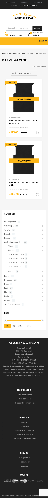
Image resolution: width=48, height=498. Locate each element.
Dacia (6, 296)
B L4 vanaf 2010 (17, 254)
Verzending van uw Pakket (25, 438)
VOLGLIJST (24, 2)
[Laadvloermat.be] (24, 20)
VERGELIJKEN (37, 2)
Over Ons (25, 426)
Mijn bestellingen (25, 395)
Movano (30, 54)
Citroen (7, 300)
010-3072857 (15, 36)
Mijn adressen (25, 399)
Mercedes (8, 280)
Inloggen (22, 5)
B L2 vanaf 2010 (17, 262)
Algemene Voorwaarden (25, 430)
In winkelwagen (37, 132)
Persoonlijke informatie (25, 403)
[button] (41, 41)
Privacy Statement (25, 434)
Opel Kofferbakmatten (16, 54)
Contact (25, 422)
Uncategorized (10, 222)
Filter (7, 326)
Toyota (7, 230)
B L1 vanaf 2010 (15, 118)
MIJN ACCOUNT (11, 2)
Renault (7, 234)
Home (4, 54)
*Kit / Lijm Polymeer (12, 304)
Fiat (6, 292)
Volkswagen (9, 226)
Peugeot (7, 238)
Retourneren (25, 462)
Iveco (6, 284)
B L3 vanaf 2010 (17, 258)
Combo (11, 271)
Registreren (32, 5)
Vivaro (10, 246)
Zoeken (37, 28)
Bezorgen (25, 466)
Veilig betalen (25, 458)
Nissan (6, 276)
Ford (6, 288)
